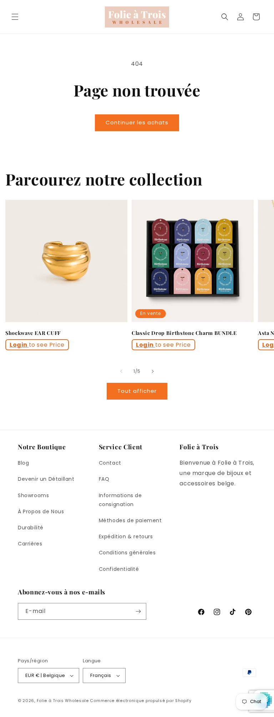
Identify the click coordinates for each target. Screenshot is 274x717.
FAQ (104, 479)
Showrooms (33, 495)
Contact (110, 462)
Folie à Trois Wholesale (63, 700)
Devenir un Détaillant (46, 479)
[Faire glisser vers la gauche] (121, 371)
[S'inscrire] (138, 611)
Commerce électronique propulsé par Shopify (140, 700)
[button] (15, 17)
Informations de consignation (120, 500)
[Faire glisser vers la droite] (153, 371)
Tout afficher (137, 391)
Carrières (30, 543)
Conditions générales (127, 552)
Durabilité (31, 527)
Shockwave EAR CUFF (33, 333)
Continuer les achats (137, 122)
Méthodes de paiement (130, 520)
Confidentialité (119, 569)
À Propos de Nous (41, 511)
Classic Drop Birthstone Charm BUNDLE (184, 333)
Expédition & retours (126, 536)
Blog (23, 462)
